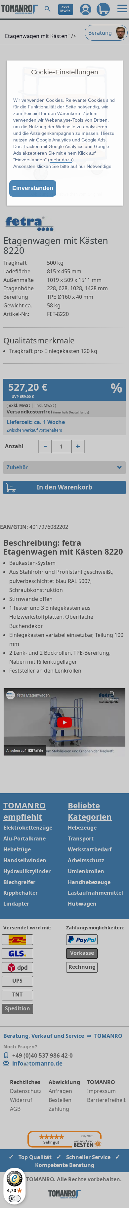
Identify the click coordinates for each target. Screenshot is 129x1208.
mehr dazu (61, 159)
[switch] (15, 1198)
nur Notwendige (94, 166)
